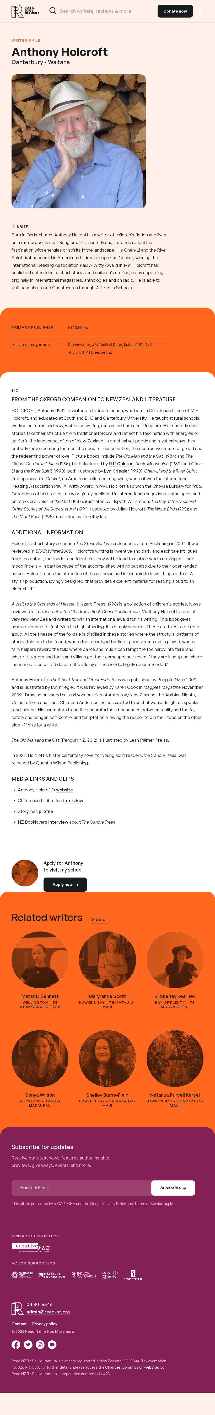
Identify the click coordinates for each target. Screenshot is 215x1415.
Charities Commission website (131, 1367)
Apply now (62, 884)
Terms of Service (148, 1203)
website (64, 789)
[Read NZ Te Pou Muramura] (25, 11)
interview (73, 800)
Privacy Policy (114, 1203)
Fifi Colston (121, 463)
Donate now (175, 11)
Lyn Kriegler (116, 471)
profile (46, 811)
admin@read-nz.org (48, 1311)
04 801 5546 (39, 1304)
